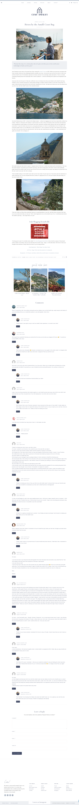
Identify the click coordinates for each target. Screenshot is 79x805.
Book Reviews (69, 788)
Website (14, 745)
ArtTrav (29, 250)
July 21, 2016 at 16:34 (21, 389)
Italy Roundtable (39, 257)
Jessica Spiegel (20, 417)
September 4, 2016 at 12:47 (26, 659)
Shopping (56, 790)
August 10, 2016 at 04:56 (21, 614)
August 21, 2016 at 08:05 (21, 644)
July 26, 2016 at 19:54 (25, 510)
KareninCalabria (21, 305)
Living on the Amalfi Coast (50, 257)
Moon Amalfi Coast (33, 787)
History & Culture (57, 787)
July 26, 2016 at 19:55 (25, 430)
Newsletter (31, 788)
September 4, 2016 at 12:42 (26, 694)
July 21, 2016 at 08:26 (25, 320)
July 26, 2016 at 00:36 (21, 495)
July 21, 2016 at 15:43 (25, 375)
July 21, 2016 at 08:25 (25, 347)
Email (13, 738)
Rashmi (18, 552)
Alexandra (19, 332)
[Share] (62, 257)
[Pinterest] (73, 1)
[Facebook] (70, 1)
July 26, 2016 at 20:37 (25, 480)
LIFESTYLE (37, 21)
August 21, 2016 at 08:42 (21, 674)
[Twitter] (71, 1)
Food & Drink (57, 788)
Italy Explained (32, 247)
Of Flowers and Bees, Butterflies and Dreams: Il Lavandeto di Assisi (42, 253)
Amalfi (27, 257)
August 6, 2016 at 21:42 (21, 584)
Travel (55, 785)
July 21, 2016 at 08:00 (21, 307)
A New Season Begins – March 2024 (22, 294)
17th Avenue (72, 803)
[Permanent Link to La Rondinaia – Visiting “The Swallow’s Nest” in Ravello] (39, 291)
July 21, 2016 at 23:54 (21, 444)
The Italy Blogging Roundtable (41, 241)
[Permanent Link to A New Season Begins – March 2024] (22, 291)
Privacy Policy (5, 803)
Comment (14, 718)
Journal (30, 785)
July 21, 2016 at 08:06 (21, 334)
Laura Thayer (24, 318)
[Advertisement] (37, 767)
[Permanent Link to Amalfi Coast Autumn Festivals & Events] (56, 291)
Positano (43, 787)
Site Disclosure (14, 803)
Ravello (42, 788)
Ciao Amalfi (39, 11)
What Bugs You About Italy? (43, 247)
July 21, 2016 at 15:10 (21, 362)
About (67, 785)
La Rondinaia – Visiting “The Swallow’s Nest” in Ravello (39, 294)
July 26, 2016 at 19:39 (21, 525)
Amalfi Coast (43, 71)
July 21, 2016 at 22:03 (21, 419)
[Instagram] (75, 1)
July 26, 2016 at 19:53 (25, 538)
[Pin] (66, 257)
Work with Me (69, 790)
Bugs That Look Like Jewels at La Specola (42, 250)
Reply (18, 326)
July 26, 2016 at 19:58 (25, 402)
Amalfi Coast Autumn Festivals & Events (56, 294)
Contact (30, 790)
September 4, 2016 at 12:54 (26, 629)
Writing (67, 787)
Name (13, 731)
